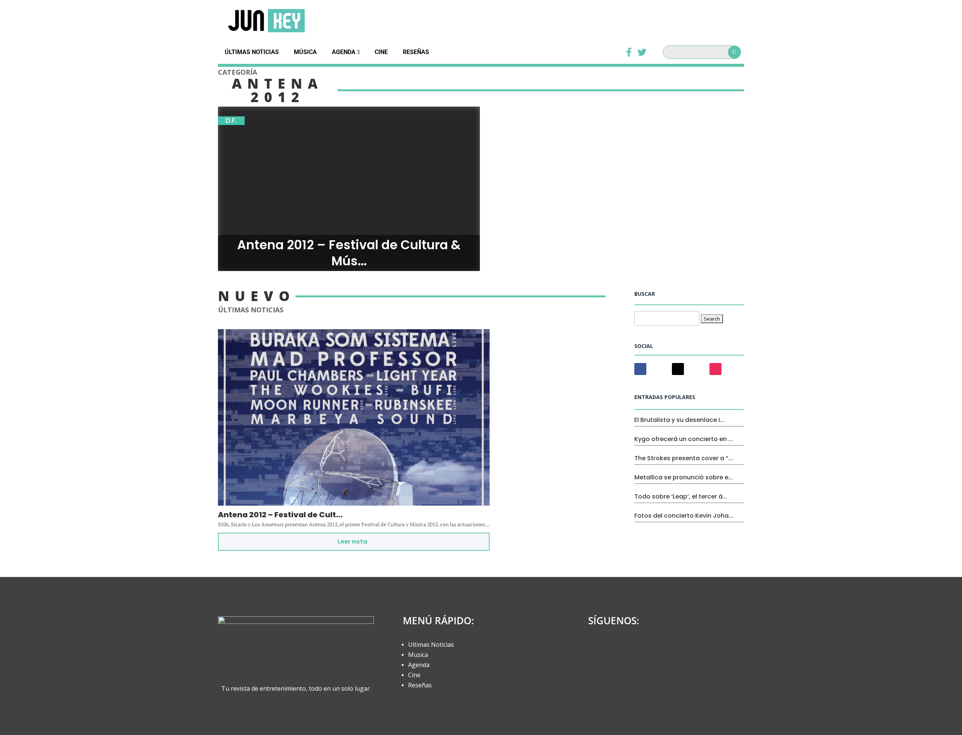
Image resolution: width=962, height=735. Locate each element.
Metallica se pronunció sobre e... (683, 477)
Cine (381, 52)
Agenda (343, 52)
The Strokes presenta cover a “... (683, 458)
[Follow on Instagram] (715, 369)
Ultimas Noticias (431, 644)
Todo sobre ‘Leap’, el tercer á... (680, 496)
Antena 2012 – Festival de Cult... (280, 514)
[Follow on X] (678, 369)
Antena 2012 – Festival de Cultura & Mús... (349, 253)
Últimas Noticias (252, 52)
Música (305, 52)
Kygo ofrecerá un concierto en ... (683, 439)
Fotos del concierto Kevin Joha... (683, 515)
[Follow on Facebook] (640, 369)
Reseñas (416, 52)
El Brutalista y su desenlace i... (679, 420)
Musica (418, 655)
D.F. (231, 120)
